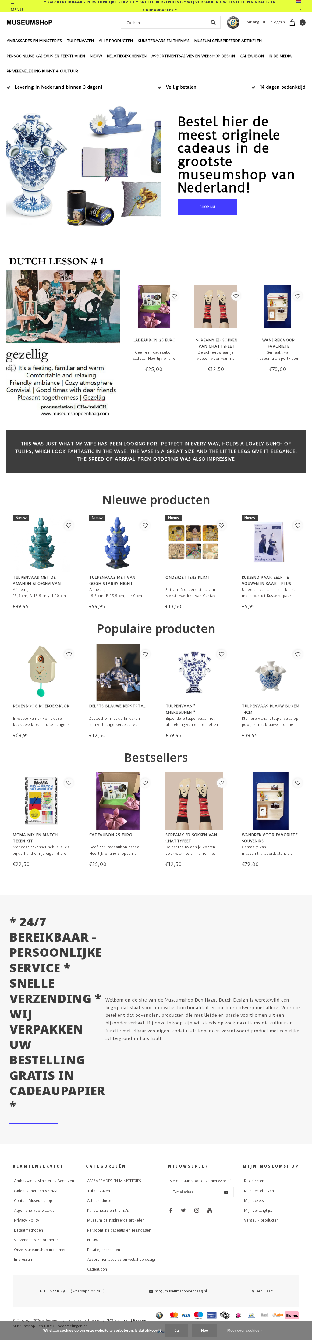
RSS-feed (140, 1320)
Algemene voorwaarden (35, 1210)
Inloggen (277, 22)
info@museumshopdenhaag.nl (180, 1291)
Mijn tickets (254, 1201)
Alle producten (116, 40)
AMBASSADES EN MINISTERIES (34, 40)
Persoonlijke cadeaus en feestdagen (46, 56)
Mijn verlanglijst (258, 1210)
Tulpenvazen (80, 40)
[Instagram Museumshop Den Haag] (196, 1211)
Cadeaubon (252, 56)
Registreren (254, 1181)
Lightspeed (75, 1320)
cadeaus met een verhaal (36, 1191)
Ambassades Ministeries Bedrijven (44, 1181)
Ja (177, 1330)
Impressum (23, 1259)
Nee (204, 1330)
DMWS (111, 1320)
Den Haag (263, 1291)
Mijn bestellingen (259, 1191)
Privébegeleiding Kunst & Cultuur (42, 71)
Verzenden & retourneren (36, 1240)
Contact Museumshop (33, 1201)
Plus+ (125, 1320)
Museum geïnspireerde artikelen (228, 40)
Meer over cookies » (245, 1330)
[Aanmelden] (226, 1192)
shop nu (207, 207)
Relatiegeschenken (127, 56)
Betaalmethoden (28, 1230)
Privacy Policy (26, 1220)
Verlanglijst (255, 22)
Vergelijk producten (261, 1220)
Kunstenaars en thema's (164, 40)
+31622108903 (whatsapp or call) (73, 1291)
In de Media (280, 56)
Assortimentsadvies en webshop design (193, 56)
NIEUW (96, 56)
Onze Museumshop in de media (41, 1250)
